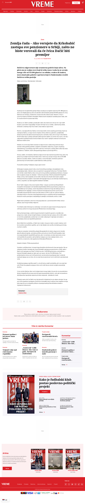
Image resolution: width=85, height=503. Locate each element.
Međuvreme (28, 316)
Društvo (26, 11)
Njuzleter (73, 11)
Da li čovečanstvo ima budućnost (66, 407)
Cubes (49, 489)
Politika (12, 11)
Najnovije (5, 11)
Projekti (56, 484)
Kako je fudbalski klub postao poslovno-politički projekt (57, 383)
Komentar (49, 11)
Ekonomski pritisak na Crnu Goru (47, 407)
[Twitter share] (40, 63)
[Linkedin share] (48, 63)
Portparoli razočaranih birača (50, 335)
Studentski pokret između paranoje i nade (49, 352)
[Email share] (42, 63)
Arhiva (66, 11)
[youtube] (72, 484)
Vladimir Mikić (22, 293)
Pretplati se (44, 391)
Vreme (38, 489)
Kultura (37, 11)
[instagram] (75, 484)
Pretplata (76, 2)
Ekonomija (18, 11)
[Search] (3, 2)
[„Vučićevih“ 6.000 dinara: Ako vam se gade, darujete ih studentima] (30, 337)
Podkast (80, 11)
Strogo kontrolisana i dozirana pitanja (66, 400)
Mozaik (42, 11)
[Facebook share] (37, 63)
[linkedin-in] (82, 484)
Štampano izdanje (58, 11)
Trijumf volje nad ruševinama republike (10, 352)
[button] (31, 461)
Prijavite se (67, 2)
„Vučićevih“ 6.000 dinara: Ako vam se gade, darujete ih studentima (30, 351)
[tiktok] (79, 484)
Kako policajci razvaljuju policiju (46, 400)
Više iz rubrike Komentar (42, 326)
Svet (31, 11)
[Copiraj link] (45, 63)
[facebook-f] (66, 484)
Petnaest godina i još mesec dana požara (9, 336)
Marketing (32, 484)
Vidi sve (63, 364)
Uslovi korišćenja (41, 484)
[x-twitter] (69, 484)
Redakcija (19, 484)
